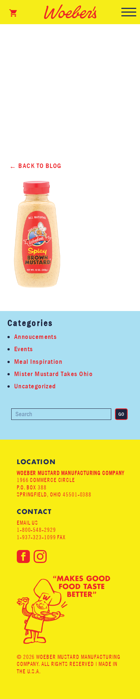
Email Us (27, 522)
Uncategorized (35, 386)
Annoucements (35, 337)
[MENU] (128, 12)
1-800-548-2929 (36, 529)
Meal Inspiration (38, 361)
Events (23, 349)
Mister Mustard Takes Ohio (53, 374)
